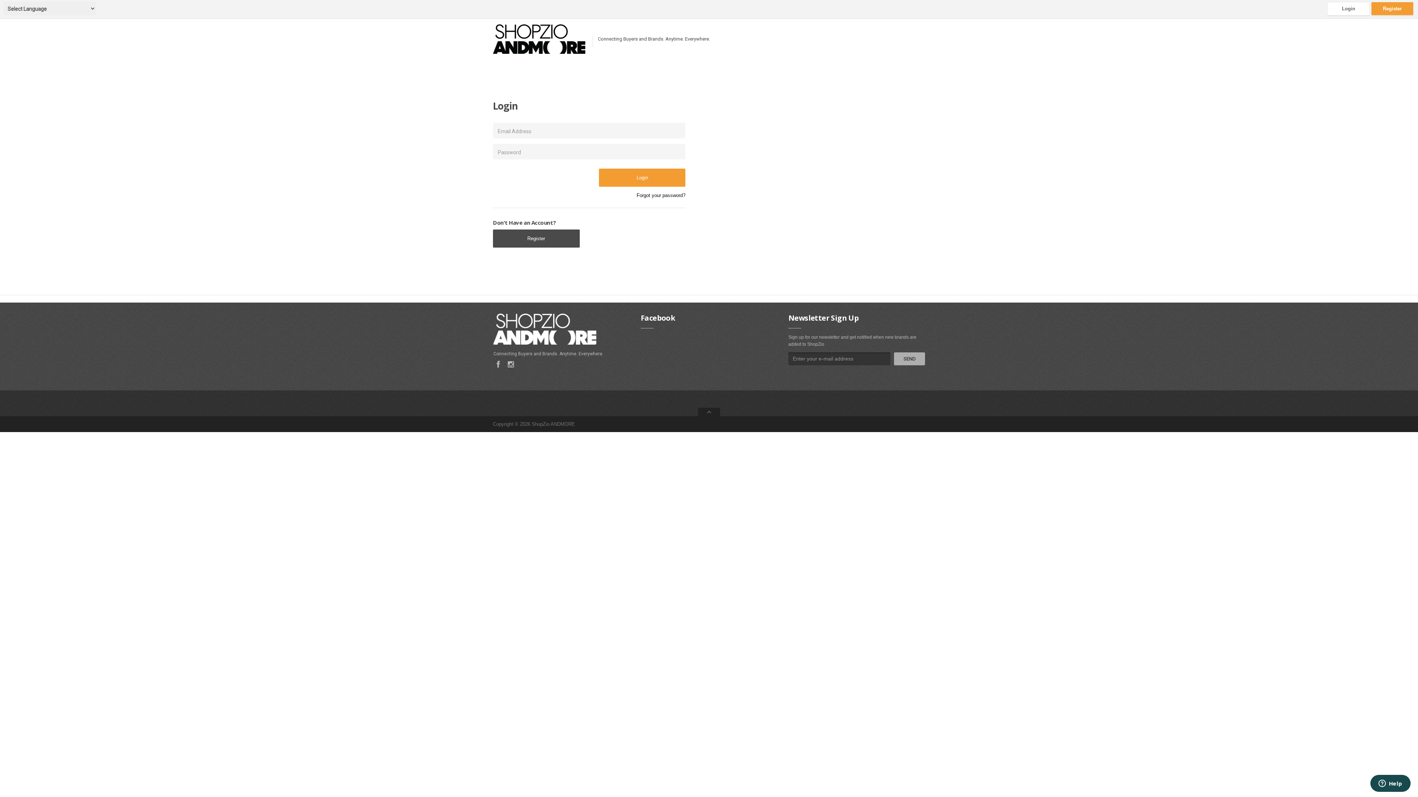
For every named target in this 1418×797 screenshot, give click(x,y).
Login (1348, 8)
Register (1392, 8)
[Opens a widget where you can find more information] (1390, 784)
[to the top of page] (709, 412)
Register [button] (536, 238)
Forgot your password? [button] (661, 195)
